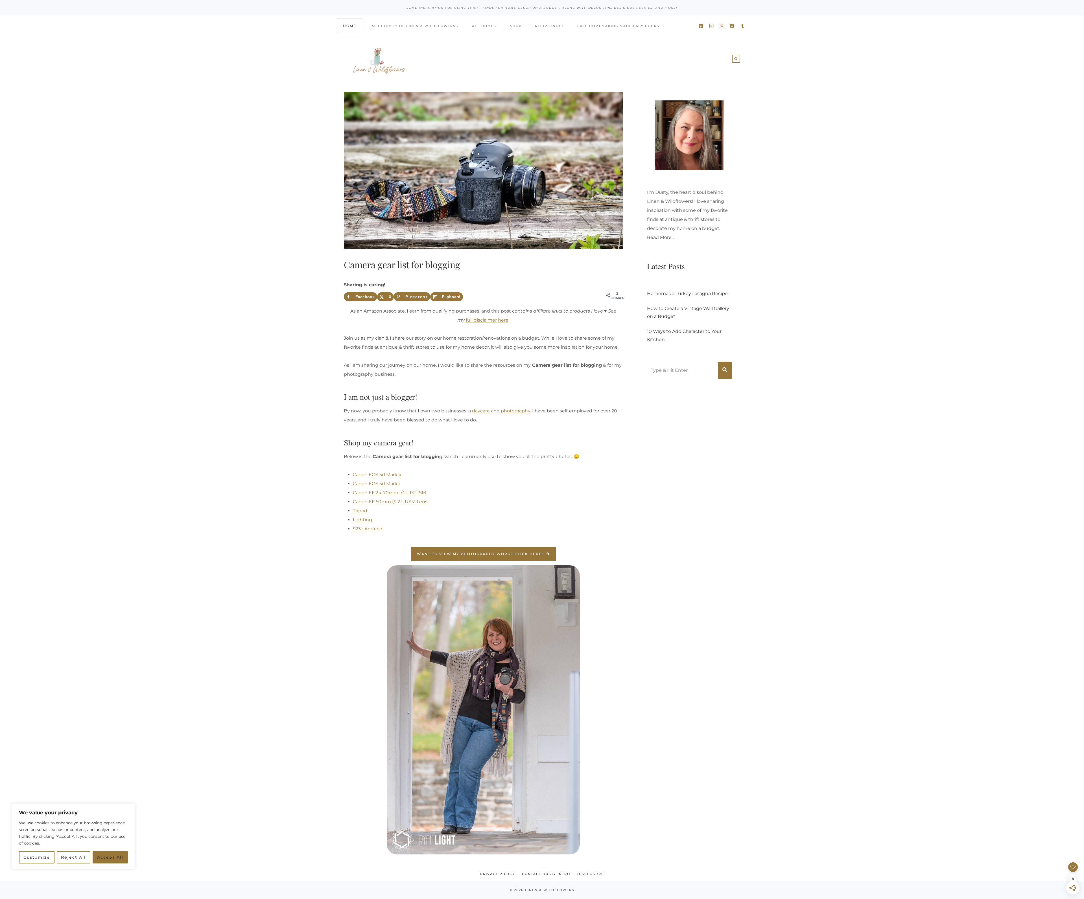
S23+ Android (368, 528)
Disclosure (590, 874)
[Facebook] (731, 25)
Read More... (660, 237)
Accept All (110, 857)
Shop (516, 26)
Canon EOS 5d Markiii (377, 474)
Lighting (362, 519)
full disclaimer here (487, 320)
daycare (481, 411)
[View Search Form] (736, 59)
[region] (73, 845)
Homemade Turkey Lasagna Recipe (687, 293)
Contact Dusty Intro (546, 874)
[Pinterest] (700, 25)
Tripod (360, 510)
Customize (36, 857)
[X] (721, 25)
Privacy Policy (497, 874)
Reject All (73, 857)
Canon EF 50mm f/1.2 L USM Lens (390, 501)
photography (515, 411)
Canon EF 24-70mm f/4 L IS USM (389, 492)
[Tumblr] (742, 25)
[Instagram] (711, 25)
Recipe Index (549, 26)
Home (349, 26)
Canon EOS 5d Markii (376, 483)
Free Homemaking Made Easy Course (619, 26)
